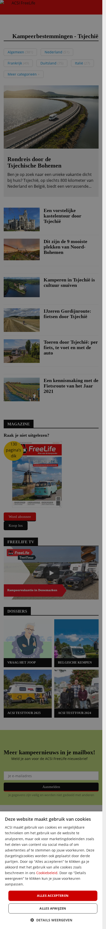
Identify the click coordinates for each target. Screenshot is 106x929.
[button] (51, 920)
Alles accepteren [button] (53, 895)
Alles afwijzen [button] (52, 908)
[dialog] (51, 870)
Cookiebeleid (46, 872)
